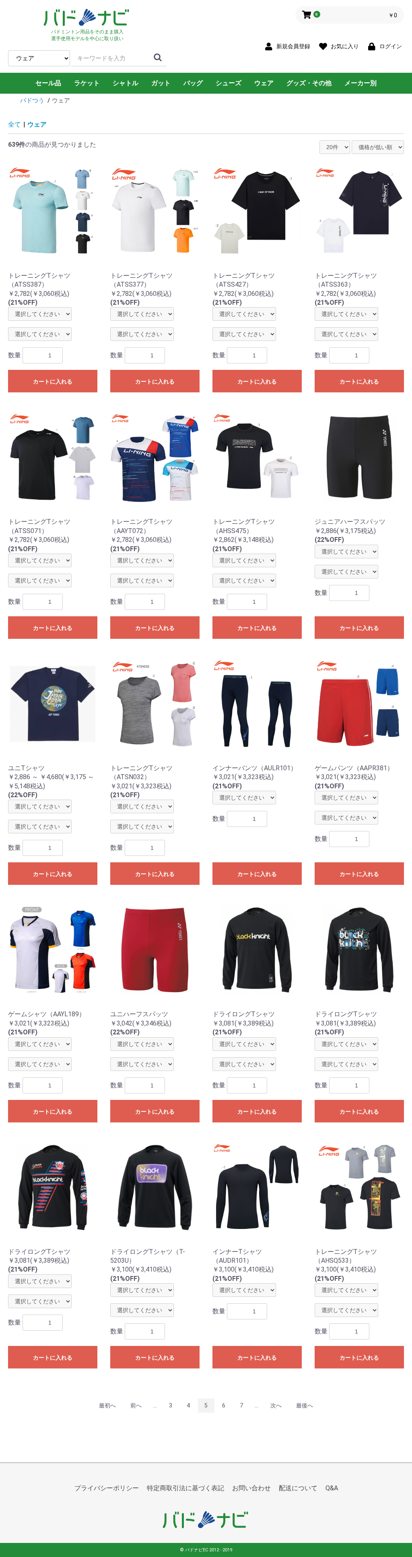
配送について (298, 1488)
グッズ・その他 (309, 83)
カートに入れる (52, 381)
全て (14, 124)
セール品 (48, 83)
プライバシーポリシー (106, 1488)
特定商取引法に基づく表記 (185, 1488)
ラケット (87, 83)
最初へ (107, 1405)
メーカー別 (360, 83)
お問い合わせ (251, 1488)
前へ (136, 1405)
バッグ (193, 83)
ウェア (264, 83)
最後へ (304, 1405)
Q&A (331, 1488)
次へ (276, 1405)
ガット (161, 83)
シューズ (228, 83)
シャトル (125, 83)
